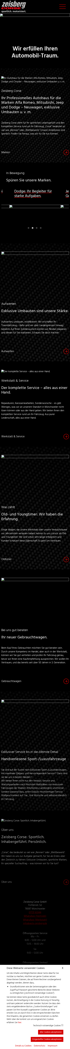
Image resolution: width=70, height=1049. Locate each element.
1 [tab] (29, 228)
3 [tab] (37, 228)
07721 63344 (35, 913)
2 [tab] (33, 228)
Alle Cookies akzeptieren (51, 1032)
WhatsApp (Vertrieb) (35, 916)
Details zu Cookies (23, 1046)
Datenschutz (39, 1046)
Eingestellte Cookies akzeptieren (47, 1039)
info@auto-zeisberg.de (35, 923)
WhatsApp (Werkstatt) (35, 920)
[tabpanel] (35, 209)
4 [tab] (41, 228)
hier (19, 1022)
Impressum (52, 1046)
